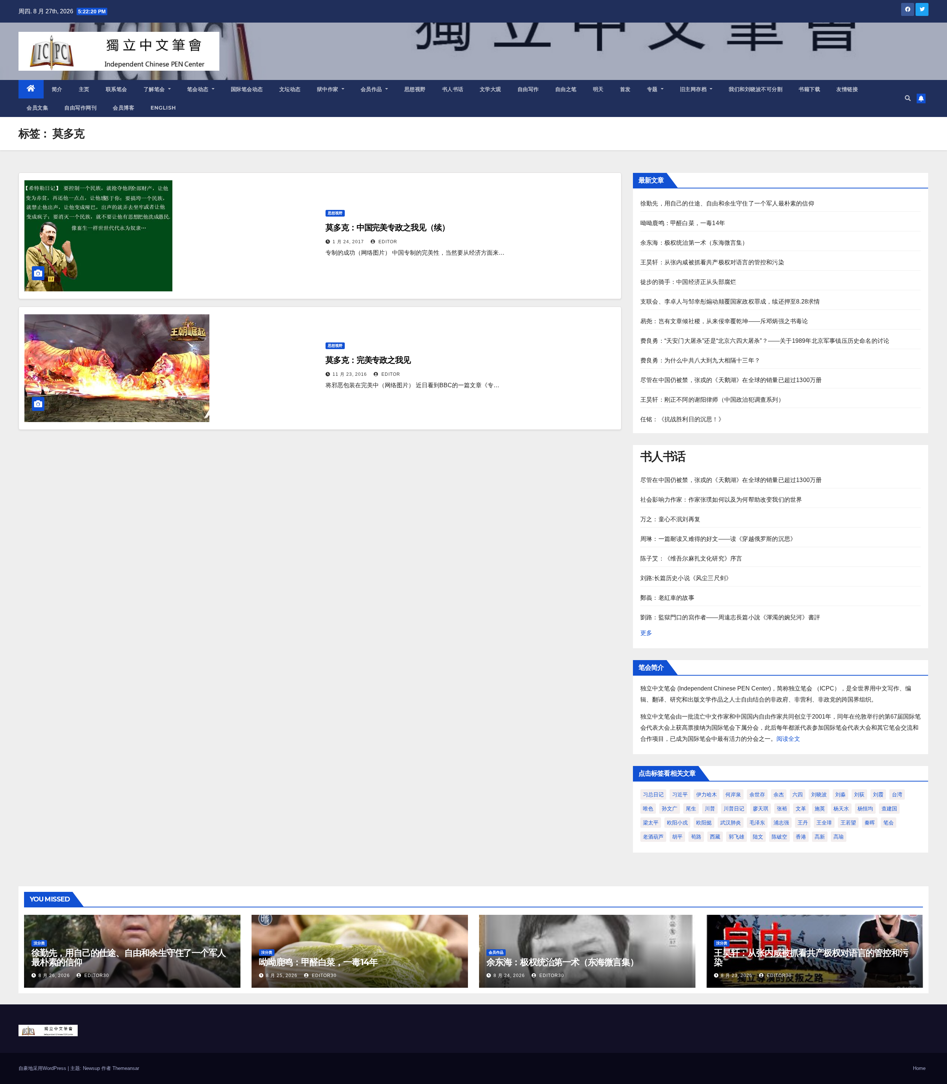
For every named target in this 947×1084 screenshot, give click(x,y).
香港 (801, 837)
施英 (820, 809)
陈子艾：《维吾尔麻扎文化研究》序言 (691, 558)
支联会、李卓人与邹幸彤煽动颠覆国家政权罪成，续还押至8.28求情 (730, 301)
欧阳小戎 (677, 823)
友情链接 (847, 89)
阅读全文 (788, 739)
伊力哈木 (706, 794)
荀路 (696, 837)
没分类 (39, 943)
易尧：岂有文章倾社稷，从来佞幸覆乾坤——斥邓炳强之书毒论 (724, 321)
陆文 (758, 837)
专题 (653, 89)
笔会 (888, 823)
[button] (908, 98)
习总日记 (653, 794)
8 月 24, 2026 (509, 975)
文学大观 (490, 89)
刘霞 (878, 794)
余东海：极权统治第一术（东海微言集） (694, 243)
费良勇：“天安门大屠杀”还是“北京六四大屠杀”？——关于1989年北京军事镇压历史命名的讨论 (764, 341)
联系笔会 (116, 89)
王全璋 (824, 823)
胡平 (677, 837)
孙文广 (669, 809)
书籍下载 (809, 89)
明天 (598, 89)
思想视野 (415, 89)
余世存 (757, 794)
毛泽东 (757, 823)
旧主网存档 (694, 89)
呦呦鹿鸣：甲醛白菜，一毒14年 (682, 223)
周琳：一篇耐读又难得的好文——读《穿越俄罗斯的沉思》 (718, 539)
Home (919, 1068)
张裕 (782, 809)
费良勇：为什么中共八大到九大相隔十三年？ (700, 360)
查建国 (889, 809)
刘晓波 (819, 794)
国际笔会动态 (247, 89)
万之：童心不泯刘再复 (670, 519)
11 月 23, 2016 (350, 374)
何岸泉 (733, 794)
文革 (801, 809)
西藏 (715, 837)
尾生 (691, 809)
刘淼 (840, 794)
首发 (625, 89)
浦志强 (781, 823)
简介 (57, 89)
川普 (710, 809)
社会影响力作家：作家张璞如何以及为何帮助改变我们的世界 (721, 499)
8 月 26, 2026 (54, 975)
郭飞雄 (736, 837)
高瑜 (838, 837)
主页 (84, 89)
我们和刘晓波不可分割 (755, 89)
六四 (797, 794)
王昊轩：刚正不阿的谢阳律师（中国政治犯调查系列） (712, 400)
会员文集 (37, 107)
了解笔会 (155, 89)
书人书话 (453, 89)
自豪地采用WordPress (43, 1068)
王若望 (848, 823)
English (163, 107)
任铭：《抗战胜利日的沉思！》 (682, 419)
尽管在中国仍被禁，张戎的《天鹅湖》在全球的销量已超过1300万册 (731, 380)
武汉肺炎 (730, 823)
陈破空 (779, 837)
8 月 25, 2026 (281, 975)
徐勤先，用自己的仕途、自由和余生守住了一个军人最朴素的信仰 (727, 203)
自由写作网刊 (80, 107)
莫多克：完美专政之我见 (368, 360)
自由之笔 (566, 89)
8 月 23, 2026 (736, 975)
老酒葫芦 (653, 837)
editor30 (96, 975)
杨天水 (841, 809)
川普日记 (734, 809)
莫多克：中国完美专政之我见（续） (387, 227)
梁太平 (650, 823)
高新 (820, 837)
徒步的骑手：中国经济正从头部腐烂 (688, 282)
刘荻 (859, 794)
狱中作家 (328, 89)
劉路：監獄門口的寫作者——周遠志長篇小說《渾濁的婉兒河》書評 (730, 617)
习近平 (680, 794)
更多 (646, 633)
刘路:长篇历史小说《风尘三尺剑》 (686, 578)
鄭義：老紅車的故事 (667, 598)
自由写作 (528, 89)
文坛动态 (290, 89)
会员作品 (372, 89)
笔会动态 (198, 89)
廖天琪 (760, 809)
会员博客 (123, 107)
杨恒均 (865, 809)
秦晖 (870, 823)
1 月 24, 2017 (348, 241)
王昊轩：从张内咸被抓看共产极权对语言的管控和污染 (712, 262)
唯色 (648, 809)
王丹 (803, 823)
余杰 (779, 794)
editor (387, 241)
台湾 (897, 794)
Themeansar (125, 1068)
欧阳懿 (704, 823)
